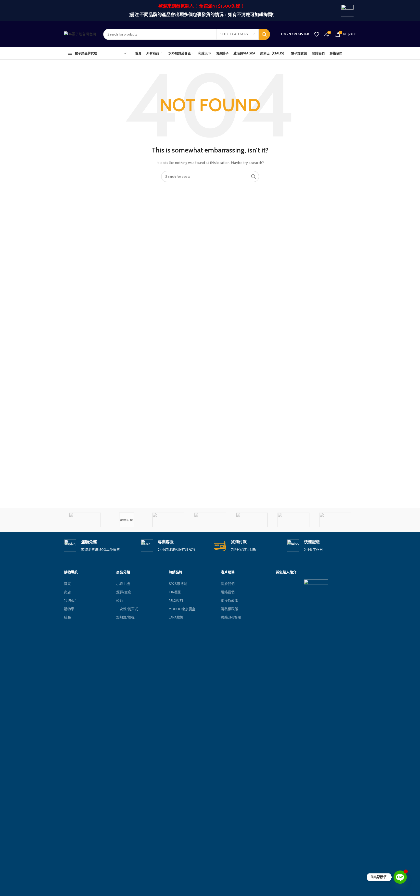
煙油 (119, 600)
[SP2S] (85, 520)
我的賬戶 (71, 600)
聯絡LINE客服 (231, 617)
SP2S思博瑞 (178, 583)
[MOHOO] (210, 520)
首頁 (67, 583)
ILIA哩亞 (175, 592)
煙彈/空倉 (123, 592)
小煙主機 (123, 583)
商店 (67, 592)
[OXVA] (168, 520)
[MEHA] (252, 520)
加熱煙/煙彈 (125, 617)
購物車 (69, 609)
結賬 (67, 617)
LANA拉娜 (176, 617)
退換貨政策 (229, 600)
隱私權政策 (229, 609)
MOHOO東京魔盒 (182, 609)
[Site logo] (80, 34)
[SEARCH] (264, 34)
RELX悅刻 (176, 600)
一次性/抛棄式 (127, 609)
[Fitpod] (335, 520)
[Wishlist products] (316, 34)
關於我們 (228, 583)
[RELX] (126, 520)
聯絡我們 (228, 592)
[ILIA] (293, 520)
